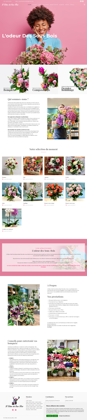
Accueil (29, 4)
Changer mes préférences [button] (64, 415)
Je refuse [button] (55, 415)
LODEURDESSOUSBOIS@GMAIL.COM (26, 1)
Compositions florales (43, 4)
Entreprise (61, 4)
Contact (72, 4)
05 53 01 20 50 (8, 1)
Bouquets (34, 4)
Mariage (67, 4)
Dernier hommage (54, 4)
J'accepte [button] (49, 415)
